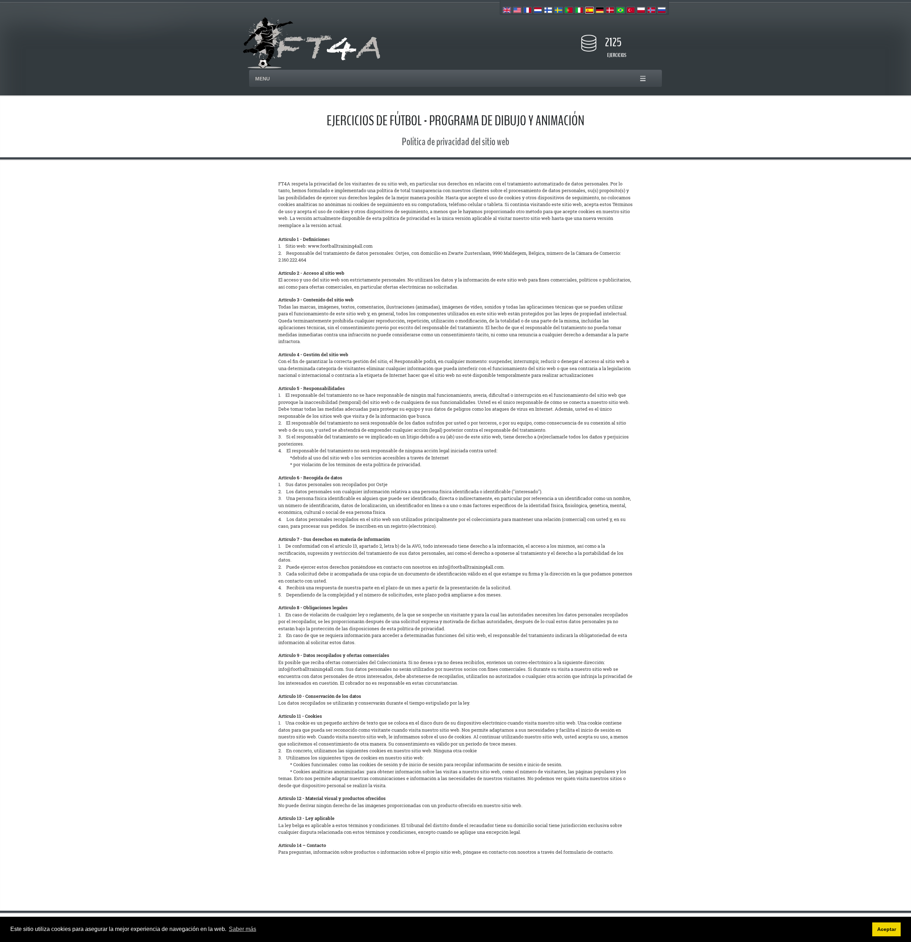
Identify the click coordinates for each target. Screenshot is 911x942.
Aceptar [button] (886, 929)
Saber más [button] (242, 929)
